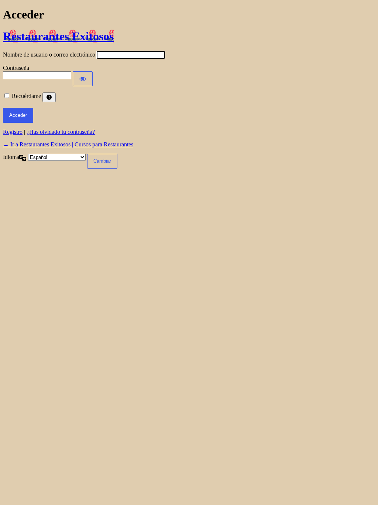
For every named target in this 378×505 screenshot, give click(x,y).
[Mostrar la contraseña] (83, 78)
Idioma (11, 157)
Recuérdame (26, 96)
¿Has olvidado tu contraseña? (61, 132)
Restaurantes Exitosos (58, 36)
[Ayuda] (49, 97)
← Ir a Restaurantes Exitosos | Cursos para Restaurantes (68, 144)
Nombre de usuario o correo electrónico (49, 54)
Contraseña (16, 68)
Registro (13, 132)
